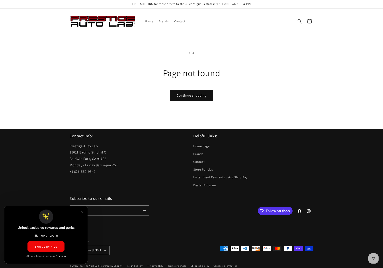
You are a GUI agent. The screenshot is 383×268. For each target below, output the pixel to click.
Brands (198, 154)
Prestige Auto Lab (89, 265)
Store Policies (203, 169)
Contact (199, 162)
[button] (300, 21)
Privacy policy (155, 265)
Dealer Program (204, 185)
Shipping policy (200, 265)
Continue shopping (192, 95)
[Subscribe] (144, 210)
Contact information (225, 265)
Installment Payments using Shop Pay (220, 177)
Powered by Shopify (111, 265)
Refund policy (135, 265)
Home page (201, 146)
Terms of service (177, 265)
